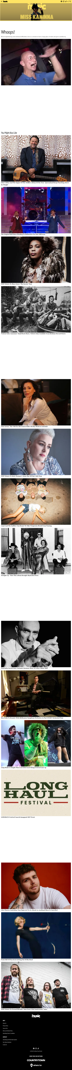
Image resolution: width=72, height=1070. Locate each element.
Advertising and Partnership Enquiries (10, 1039)
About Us (4, 1023)
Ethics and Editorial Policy (8, 1030)
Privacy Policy (5, 1025)
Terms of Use (5, 1028)
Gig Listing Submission (7, 1042)
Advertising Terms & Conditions (9, 1033)
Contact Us (5, 1044)
